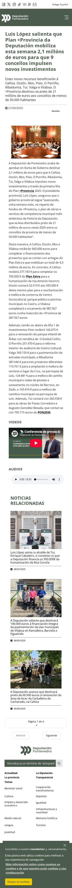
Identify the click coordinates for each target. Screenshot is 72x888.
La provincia (12, 777)
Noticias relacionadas (27, 500)
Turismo (41, 825)
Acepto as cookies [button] (18, 881)
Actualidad (11, 773)
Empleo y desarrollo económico (16, 803)
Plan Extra (33, 276)
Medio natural (13, 818)
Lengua (9, 825)
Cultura (9, 796)
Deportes (41, 796)
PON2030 (44, 412)
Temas (8, 782)
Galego (55, 4)
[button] (65, 845)
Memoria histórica (46, 818)
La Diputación (44, 773)
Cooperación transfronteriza (45, 788)
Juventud (10, 832)
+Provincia (26, 191)
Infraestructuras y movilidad (46, 810)
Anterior (21, 735)
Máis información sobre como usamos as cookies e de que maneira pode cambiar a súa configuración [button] (36, 868)
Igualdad (41, 802)
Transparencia (44, 777)
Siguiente (51, 735)
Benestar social (13, 788)
